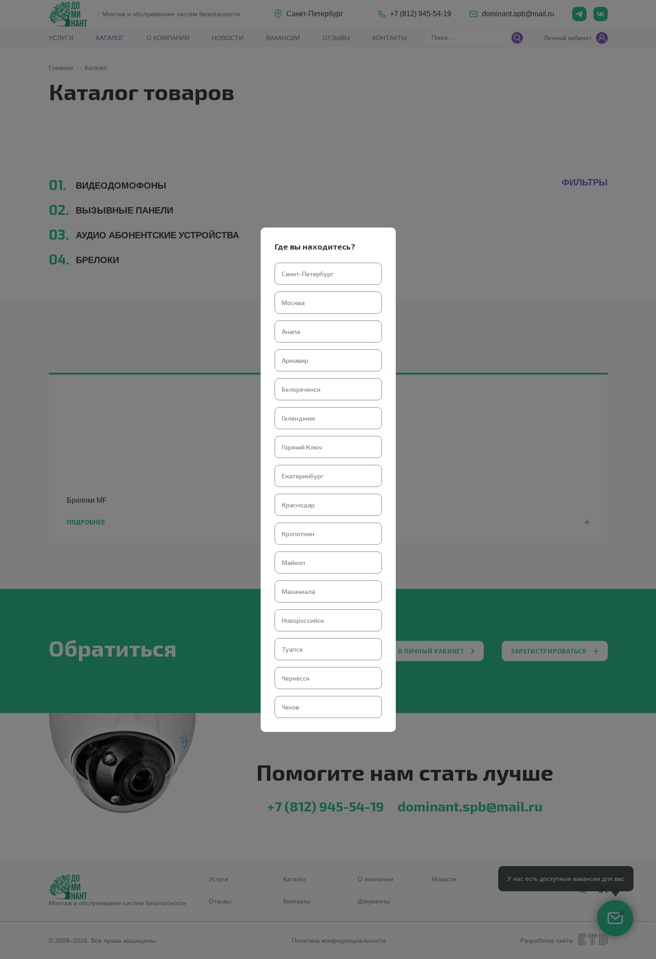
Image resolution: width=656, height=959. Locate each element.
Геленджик (298, 418)
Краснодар (298, 505)
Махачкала (298, 591)
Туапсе (292, 649)
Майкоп (293, 562)
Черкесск (296, 678)
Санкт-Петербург (308, 274)
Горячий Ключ (302, 447)
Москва (293, 302)
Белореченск (301, 389)
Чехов (290, 707)
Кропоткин (298, 533)
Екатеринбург (303, 476)
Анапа (291, 331)
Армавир (295, 360)
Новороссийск (303, 620)
